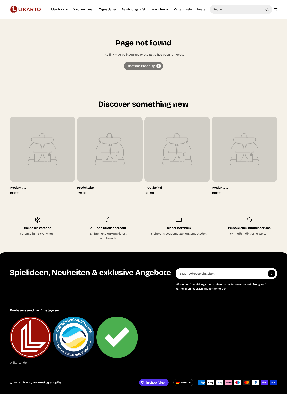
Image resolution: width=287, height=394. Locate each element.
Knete (201, 9)
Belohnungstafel (133, 9)
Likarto (26, 382)
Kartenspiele (183, 9)
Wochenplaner (83, 9)
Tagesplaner (107, 9)
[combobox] (241, 9)
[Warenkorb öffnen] (275, 9)
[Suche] (267, 9)
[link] (143, 66)
